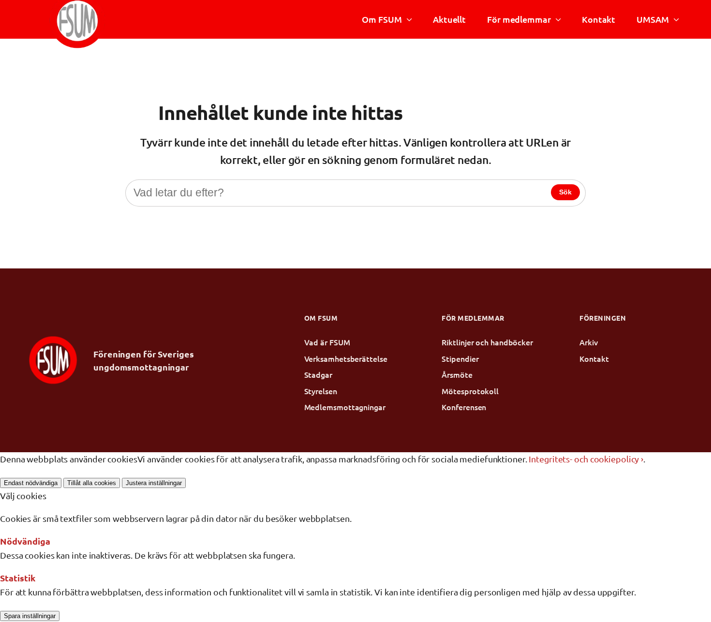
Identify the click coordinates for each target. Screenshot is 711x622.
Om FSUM (381, 19)
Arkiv (588, 342)
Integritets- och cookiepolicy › (586, 459)
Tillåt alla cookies (91, 483)
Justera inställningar (154, 483)
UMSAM (652, 19)
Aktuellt (449, 19)
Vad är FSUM (327, 342)
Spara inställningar (30, 616)
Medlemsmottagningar (344, 406)
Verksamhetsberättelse (345, 358)
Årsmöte (457, 374)
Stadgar (318, 374)
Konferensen (464, 406)
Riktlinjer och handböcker (487, 342)
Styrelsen (320, 390)
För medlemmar (519, 19)
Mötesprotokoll (470, 390)
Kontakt (598, 19)
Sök (565, 192)
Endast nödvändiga (31, 483)
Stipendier (460, 358)
